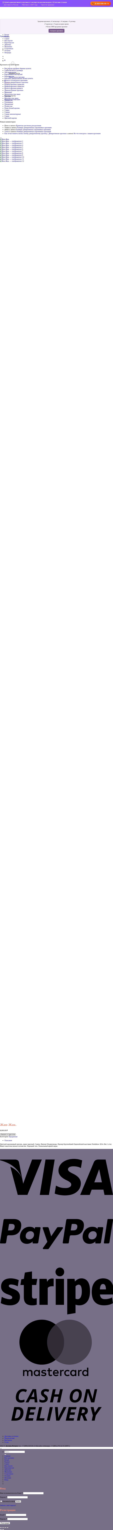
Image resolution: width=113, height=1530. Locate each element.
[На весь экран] (3, 1527)
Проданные (4, 36)
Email (2, 1515)
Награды (7, 1478)
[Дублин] (9, 49)
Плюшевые (8, 102)
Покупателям (9, 1438)
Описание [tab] (8, 1140)
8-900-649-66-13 (100, 3)
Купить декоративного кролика (16, 82)
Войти (18, 1501)
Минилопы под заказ (12, 94)
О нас (6, 1442)
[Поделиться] (5, 1527)
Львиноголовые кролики (13, 90)
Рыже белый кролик (12, 108)
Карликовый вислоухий (13, 74)
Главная (7, 1456)
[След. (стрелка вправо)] (3, 1529)
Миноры (7, 96)
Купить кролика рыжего (13, 88)
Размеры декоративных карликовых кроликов (34, 127)
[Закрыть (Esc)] (7, 1527)
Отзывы (7, 1476)
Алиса (6, 131)
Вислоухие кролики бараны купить (17, 68)
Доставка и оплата (11, 1436)
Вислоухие (8, 1466)
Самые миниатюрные (12, 114)
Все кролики (9, 1458)
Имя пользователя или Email (11, 1493)
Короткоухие (9, 76)
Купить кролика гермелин (14, 84)
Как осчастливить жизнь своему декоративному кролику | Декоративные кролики (35, 133)
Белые (6, 35)
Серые (6, 39)
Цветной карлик (10, 118)
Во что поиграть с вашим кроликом (87, 133)
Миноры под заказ (11, 98)
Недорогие (8, 100)
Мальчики (8, 1472)
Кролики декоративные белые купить (18, 78)
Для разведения (10, 72)
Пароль (3, 1497)
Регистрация (5, 1523)
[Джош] (9, 61)
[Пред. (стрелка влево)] (1, 1529)
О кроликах (8, 1474)
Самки (6, 110)
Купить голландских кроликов (15, 80)
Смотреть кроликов (56, 31)
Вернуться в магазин (16, 77)
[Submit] (5, 1454)
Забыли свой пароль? (8, 1505)
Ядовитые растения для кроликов (28, 126)
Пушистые (8, 106)
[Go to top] (1, 1448)
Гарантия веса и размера (13, 70)
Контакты (8, 1440)
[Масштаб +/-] (1, 1527)
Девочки (7, 1470)
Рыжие (7, 1462)
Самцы (7, 112)
